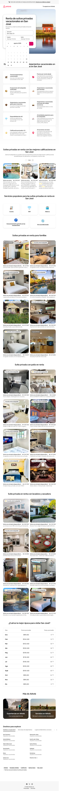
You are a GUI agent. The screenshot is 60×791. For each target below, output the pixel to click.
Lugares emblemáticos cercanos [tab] (43, 729)
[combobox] (19, 33)
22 (26, 59)
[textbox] (12, 39)
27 (20, 62)
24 (11, 62)
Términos (32, 788)
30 (8, 65)
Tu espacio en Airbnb (49, 6)
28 (23, 62)
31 (11, 65)
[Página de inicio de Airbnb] (7, 6)
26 (17, 62)
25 (14, 62)
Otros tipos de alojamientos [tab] (25, 729)
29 (26, 62)
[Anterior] (26, 160)
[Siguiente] (32, 160)
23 (8, 62)
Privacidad (26, 788)
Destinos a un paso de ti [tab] (9, 729)
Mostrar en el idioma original (43, 2)
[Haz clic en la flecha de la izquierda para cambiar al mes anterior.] (8, 43)
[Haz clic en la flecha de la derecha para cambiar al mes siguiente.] (26, 43)
